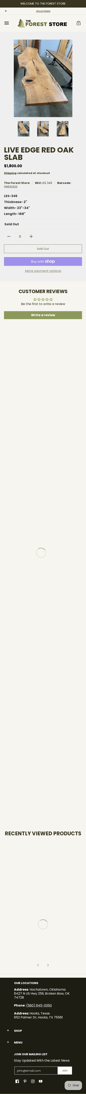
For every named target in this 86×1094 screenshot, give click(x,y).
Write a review (43, 315)
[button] (78, 23)
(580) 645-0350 (39, 1005)
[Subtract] (9, 236)
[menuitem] (6, 23)
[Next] (79, 78)
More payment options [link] (43, 271)
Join (65, 1071)
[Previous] (6, 78)
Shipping (10, 173)
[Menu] (6, 23)
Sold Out (43, 249)
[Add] (31, 236)
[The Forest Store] (42, 23)
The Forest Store (17, 183)
